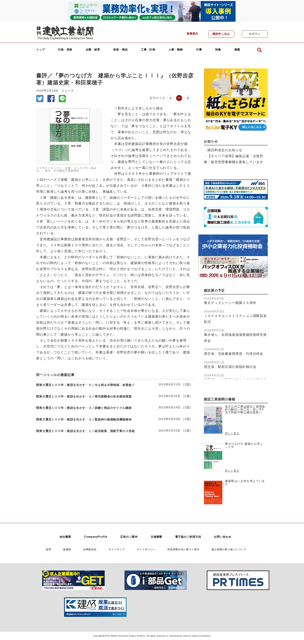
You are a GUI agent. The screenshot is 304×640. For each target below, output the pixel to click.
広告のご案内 (129, 536)
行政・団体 (65, 49)
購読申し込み (221, 33)
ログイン (255, 33)
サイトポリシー (146, 549)
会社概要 (65, 536)
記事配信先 (90, 549)
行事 (199, 49)
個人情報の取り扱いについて (229, 549)
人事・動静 (176, 49)
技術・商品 (120, 49)
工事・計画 (148, 49)
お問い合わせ (222, 536)
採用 (48, 549)
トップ (40, 49)
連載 (237, 49)
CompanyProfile (96, 536)
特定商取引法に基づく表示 (184, 549)
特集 (218, 49)
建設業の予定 (214, 290)
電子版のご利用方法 (188, 536)
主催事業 (156, 536)
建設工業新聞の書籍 (219, 399)
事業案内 (192, 33)
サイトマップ (116, 549)
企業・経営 (93, 49)
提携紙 (67, 549)
